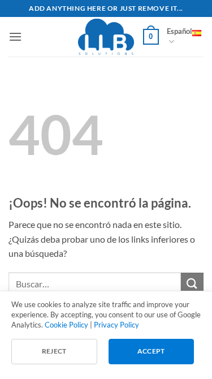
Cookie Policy (66, 324)
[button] (15, 36)
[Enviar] (192, 284)
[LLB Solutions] (106, 37)
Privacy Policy (116, 324)
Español (179, 31)
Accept (151, 351)
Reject (54, 351)
